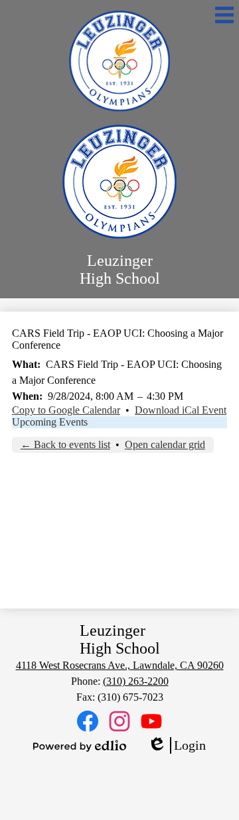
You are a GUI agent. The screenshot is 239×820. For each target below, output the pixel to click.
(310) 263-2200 (136, 681)
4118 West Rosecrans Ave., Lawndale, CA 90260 (120, 665)
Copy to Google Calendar (66, 410)
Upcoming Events (50, 422)
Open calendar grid (165, 444)
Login (176, 746)
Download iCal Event (180, 410)
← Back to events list (65, 444)
